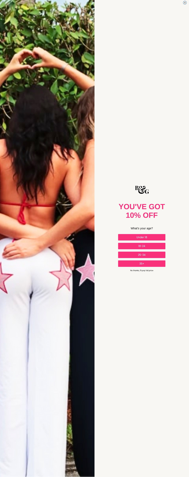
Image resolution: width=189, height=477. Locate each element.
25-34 (141, 255)
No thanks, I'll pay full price (141, 270)
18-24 (141, 246)
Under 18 (141, 237)
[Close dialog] (185, 2)
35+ (141, 263)
